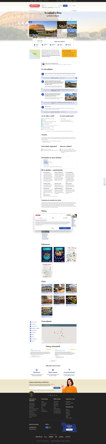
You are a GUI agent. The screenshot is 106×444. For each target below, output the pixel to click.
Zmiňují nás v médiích (53, 434)
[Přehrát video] (46, 288)
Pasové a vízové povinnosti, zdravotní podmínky (50, 196)
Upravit (52, 228)
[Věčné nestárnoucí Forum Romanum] (71, 84)
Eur (49, 427)
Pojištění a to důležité (35, 328)
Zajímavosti (34, 332)
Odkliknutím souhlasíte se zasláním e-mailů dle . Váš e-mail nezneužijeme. (42, 390)
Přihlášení (74, 5)
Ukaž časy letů (36, 46)
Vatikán (36, 10)
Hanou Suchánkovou (38, 356)
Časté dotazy (34, 330)
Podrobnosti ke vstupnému (46, 142)
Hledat (65, 5)
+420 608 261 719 (50, 7)
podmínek (45, 390)
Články (33, 334)
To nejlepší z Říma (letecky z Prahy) (35, 350)
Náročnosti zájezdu (69, 191)
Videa (33, 336)
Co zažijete (34, 324)
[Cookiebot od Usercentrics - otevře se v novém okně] (67, 215)
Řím (34, 10)
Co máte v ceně (34, 326)
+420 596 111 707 (69, 64)
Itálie (32, 10)
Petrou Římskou (61, 357)
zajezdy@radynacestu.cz (33, 429)
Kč (46, 427)
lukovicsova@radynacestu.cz (58, 64)
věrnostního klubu (53, 131)
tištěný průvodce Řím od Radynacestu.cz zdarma (50, 125)
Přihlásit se (57, 387)
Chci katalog (69, 429)
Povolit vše (64, 228)
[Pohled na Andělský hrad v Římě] (71, 97)
